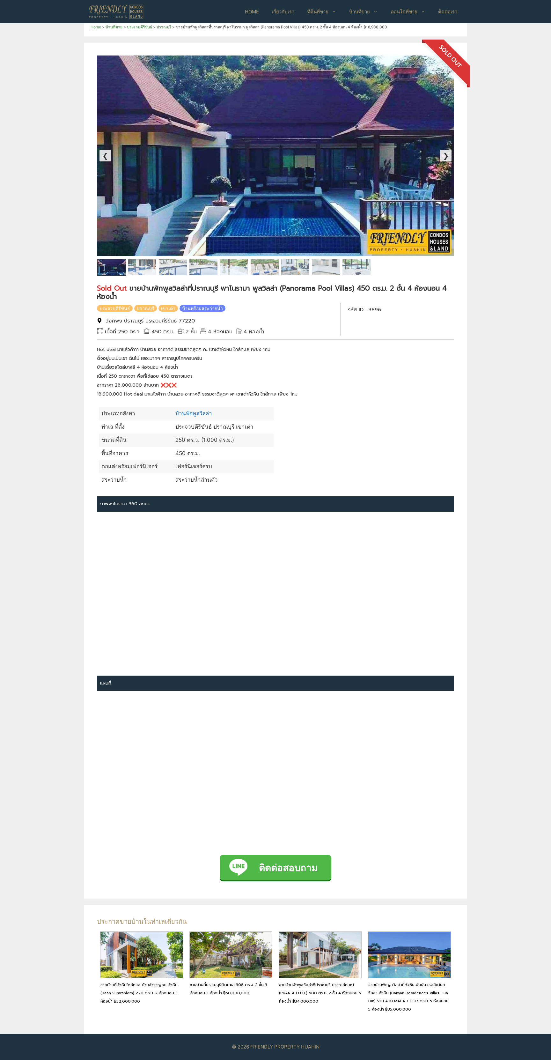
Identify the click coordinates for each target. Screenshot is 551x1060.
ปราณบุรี (145, 308)
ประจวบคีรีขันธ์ (114, 308)
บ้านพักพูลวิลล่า (193, 413)
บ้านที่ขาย (359, 12)
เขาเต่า (168, 308)
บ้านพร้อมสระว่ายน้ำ (202, 308)
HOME (252, 12)
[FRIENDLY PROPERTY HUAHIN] (116, 11)
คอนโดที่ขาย (404, 12)
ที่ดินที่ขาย (317, 12)
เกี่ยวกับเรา (283, 12)
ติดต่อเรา (447, 12)
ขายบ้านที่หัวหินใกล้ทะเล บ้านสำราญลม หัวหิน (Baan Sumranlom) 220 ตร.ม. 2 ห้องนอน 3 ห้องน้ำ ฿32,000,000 (139, 993)
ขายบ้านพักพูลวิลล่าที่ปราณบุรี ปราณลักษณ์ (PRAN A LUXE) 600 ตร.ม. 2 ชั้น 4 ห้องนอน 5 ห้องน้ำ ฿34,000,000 (320, 993)
